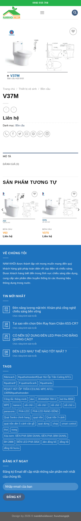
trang (14, 429)
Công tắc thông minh (15, 399)
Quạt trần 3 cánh (55, 417)
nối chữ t (56, 405)
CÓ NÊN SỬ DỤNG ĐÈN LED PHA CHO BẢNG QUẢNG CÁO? (45, 337)
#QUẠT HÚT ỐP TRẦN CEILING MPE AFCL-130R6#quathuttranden (29, 391)
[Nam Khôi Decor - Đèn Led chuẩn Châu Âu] (18, 12)
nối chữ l (42, 405)
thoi (6, 429)
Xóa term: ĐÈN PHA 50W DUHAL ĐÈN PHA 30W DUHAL (35, 435)
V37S (45, 232)
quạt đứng (43, 423)
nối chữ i (29, 405)
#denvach (9, 377)
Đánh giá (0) (11, 164)
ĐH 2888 (8, 441)
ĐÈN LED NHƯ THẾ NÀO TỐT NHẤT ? (40, 351)
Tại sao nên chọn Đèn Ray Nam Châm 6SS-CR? (45, 323)
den (32, 399)
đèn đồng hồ (49, 441)
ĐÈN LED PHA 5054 (28, 441)
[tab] (40, 156)
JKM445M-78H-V (47, 399)
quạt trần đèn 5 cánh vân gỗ (19, 423)
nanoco (17, 405)
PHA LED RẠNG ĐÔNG (46, 411)
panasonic (9, 411)
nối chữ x (69, 405)
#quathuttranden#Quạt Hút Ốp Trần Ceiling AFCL (44, 377)
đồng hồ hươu (11, 448)
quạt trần (38, 417)
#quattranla (46, 383)
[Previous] (3, 217)
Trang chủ (9, 88)
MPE (6, 405)
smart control (69, 423)
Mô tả (7, 156)
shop (55, 423)
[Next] (78, 217)
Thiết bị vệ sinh (28, 88)
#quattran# (9, 383)
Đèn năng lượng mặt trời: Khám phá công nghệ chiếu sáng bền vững (44, 309)
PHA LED (24, 411)
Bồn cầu (45, 88)
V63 (5, 232)
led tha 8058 (66, 399)
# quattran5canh (28, 383)
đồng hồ (64, 441)
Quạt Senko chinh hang (17, 417)
